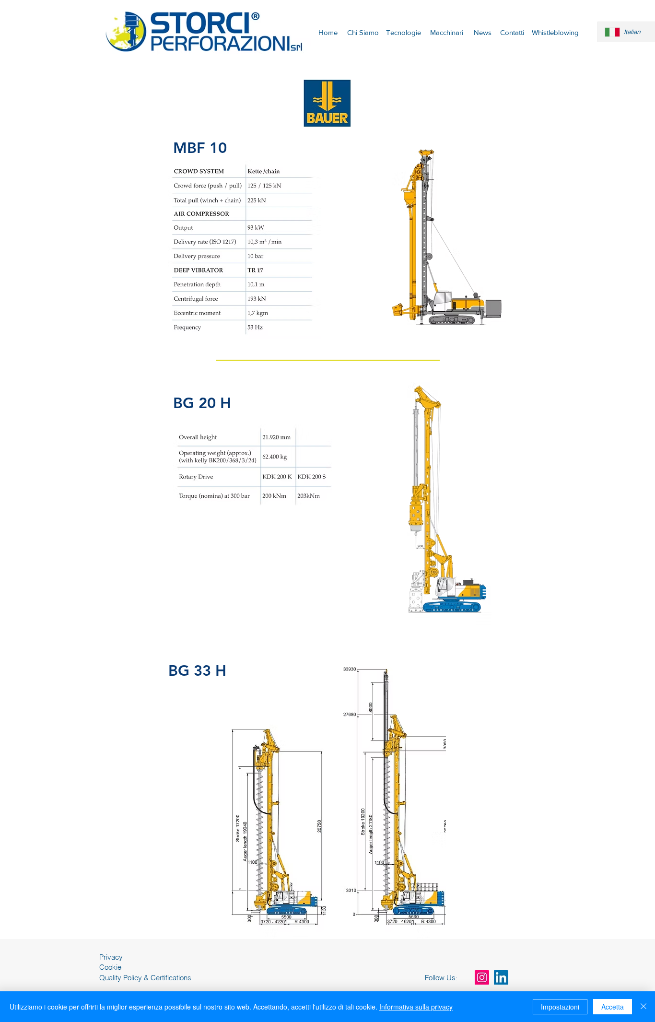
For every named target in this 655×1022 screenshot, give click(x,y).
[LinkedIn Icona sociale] (501, 977)
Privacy (111, 957)
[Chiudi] (643, 1006)
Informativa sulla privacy (416, 1006)
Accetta (612, 1006)
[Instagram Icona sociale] (482, 977)
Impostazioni (560, 1006)
